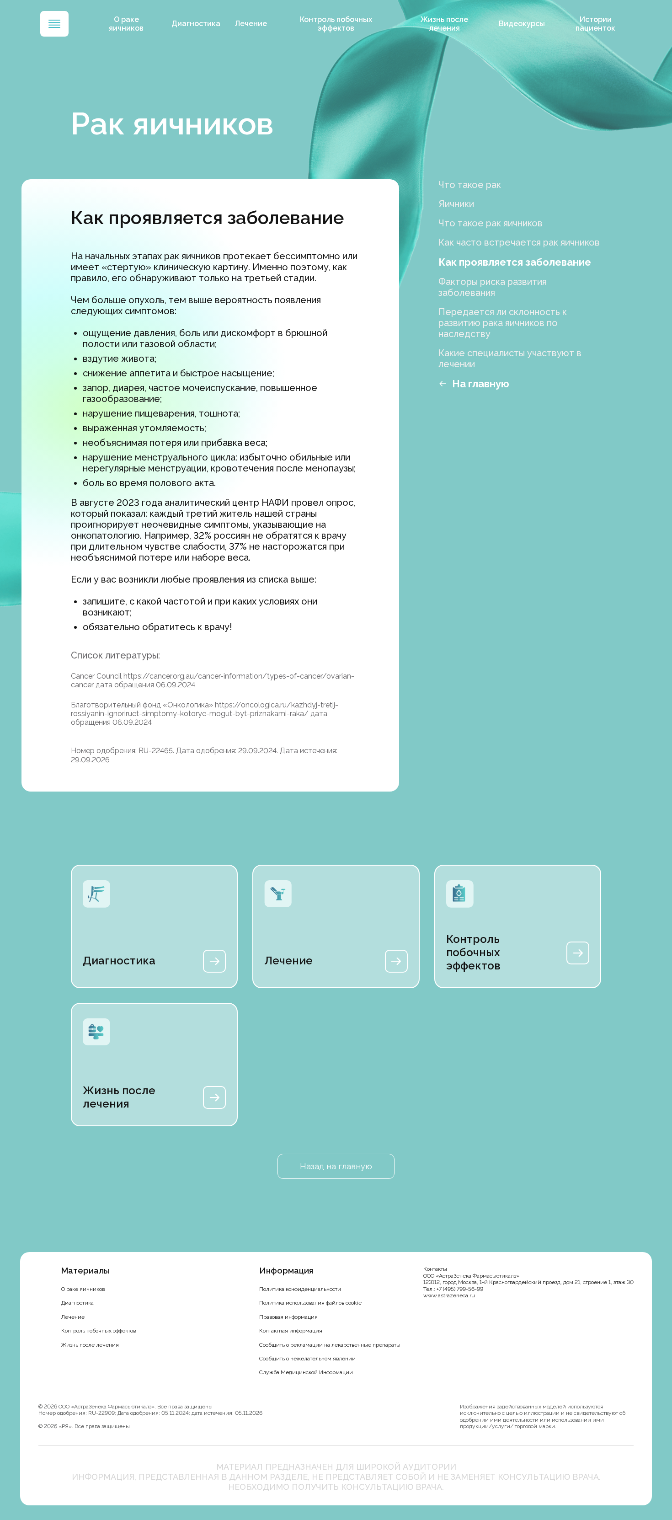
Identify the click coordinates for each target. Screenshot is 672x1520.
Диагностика (195, 23)
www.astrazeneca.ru (449, 1295)
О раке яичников (126, 23)
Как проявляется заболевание (514, 262)
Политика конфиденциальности (300, 1289)
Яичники (456, 203)
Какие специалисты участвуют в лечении (509, 358)
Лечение (251, 23)
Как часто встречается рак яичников (519, 242)
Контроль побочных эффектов (336, 23)
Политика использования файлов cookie (310, 1303)
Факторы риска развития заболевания (492, 287)
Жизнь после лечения (444, 23)
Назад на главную (336, 1166)
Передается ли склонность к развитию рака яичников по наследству (502, 322)
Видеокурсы (522, 23)
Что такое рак (469, 184)
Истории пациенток (595, 23)
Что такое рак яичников (490, 223)
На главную (480, 384)
